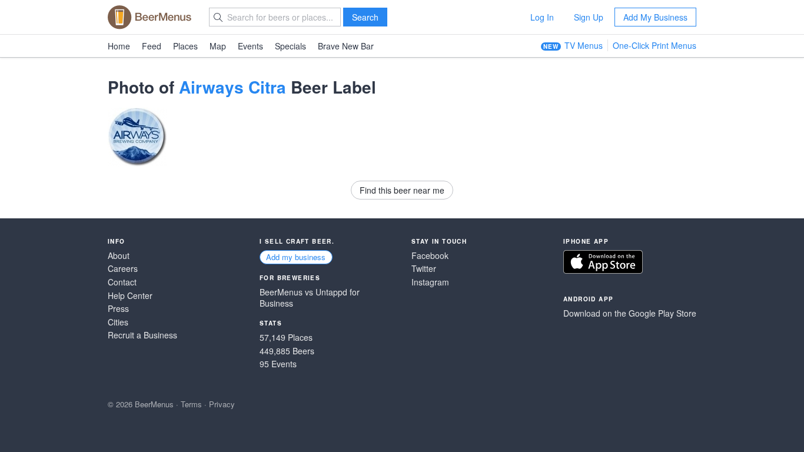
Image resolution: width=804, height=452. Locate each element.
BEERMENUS (149, 17)
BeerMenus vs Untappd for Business (310, 298)
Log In (542, 17)
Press (118, 308)
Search (365, 17)
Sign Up (588, 17)
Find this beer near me (402, 190)
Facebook (429, 255)
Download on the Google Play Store (629, 313)
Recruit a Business (142, 335)
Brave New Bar (346, 46)
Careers (123, 268)
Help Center (130, 295)
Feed (151, 46)
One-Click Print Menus (654, 45)
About (118, 255)
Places (185, 46)
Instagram (430, 282)
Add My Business (655, 17)
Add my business (295, 256)
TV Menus (583, 45)
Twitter (423, 268)
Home (119, 46)
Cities (118, 322)
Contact (122, 282)
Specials (290, 46)
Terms (191, 404)
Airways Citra (232, 87)
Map (218, 46)
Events (250, 46)
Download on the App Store (603, 262)
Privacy (222, 404)
